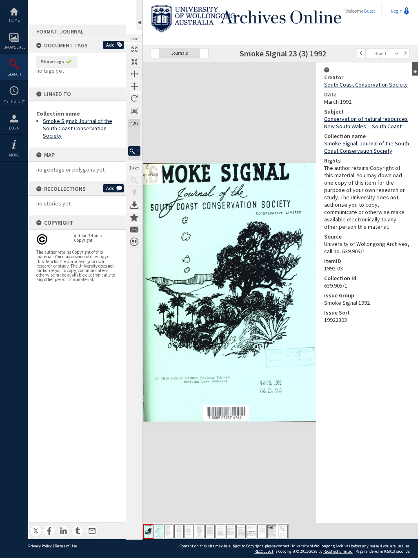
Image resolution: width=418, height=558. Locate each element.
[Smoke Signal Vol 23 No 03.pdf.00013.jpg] (272, 531)
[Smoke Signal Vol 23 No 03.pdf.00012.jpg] (262, 531)
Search (14, 74)
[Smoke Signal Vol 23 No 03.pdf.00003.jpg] (168, 531)
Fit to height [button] (134, 86)
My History (14, 101)
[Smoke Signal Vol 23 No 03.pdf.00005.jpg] (189, 531)
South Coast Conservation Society (366, 84)
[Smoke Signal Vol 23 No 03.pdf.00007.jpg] (210, 531)
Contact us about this (134, 229)
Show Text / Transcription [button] (134, 168)
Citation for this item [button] (134, 242)
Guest (369, 11)
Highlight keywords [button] (134, 193)
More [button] (14, 155)
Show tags (52, 61)
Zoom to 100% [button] (134, 111)
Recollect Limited (338, 551)
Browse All (14, 47)
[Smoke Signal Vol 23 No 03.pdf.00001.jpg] (148, 531)
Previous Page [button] (361, 53)
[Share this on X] (35, 526)
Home (14, 20)
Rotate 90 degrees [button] (134, 98)
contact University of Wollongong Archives (313, 546)
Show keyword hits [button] (134, 180)
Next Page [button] (405, 53)
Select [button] (397, 53)
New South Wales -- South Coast (363, 126)
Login (14, 128)
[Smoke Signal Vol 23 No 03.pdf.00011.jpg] (251, 531)
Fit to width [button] (134, 74)
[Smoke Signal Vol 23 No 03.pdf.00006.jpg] (200, 531)
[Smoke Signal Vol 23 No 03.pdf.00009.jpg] (231, 531)
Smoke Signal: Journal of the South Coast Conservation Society (77, 128)
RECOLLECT (263, 551)
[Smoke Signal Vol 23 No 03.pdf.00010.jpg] (241, 531)
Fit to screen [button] (134, 62)
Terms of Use (66, 546)
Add (110, 45)
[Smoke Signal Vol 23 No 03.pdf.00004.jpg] (179, 531)
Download (134, 205)
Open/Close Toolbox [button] (139, 15)
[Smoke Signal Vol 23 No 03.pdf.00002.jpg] (158, 531)
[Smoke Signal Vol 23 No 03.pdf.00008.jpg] (220, 531)
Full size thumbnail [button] (134, 49)
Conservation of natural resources (366, 119)
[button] (134, 151)
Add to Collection (134, 217)
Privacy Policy (40, 546)
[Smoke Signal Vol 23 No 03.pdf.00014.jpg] (283, 531)
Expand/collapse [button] (415, 69)
